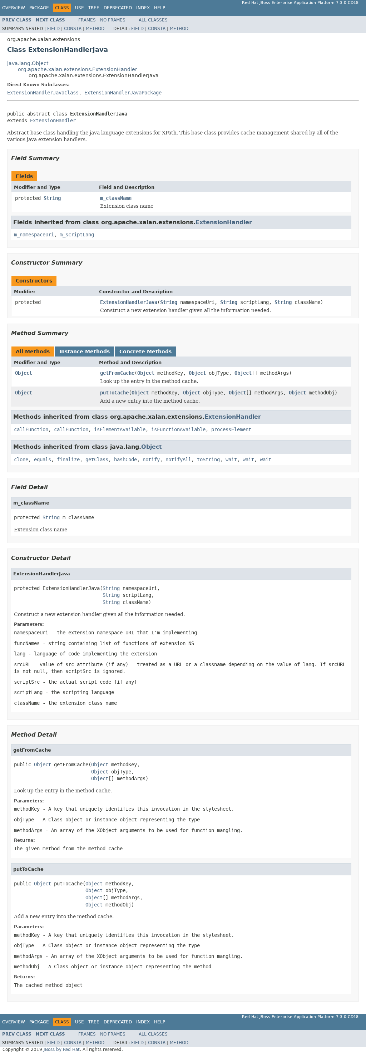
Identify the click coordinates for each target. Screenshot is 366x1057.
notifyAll (178, 459)
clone (21, 459)
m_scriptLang (77, 234)
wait (231, 459)
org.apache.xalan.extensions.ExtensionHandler (77, 69)
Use (79, 7)
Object (23, 373)
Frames (87, 20)
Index (143, 7)
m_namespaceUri (34, 234)
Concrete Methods (145, 351)
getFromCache (117, 373)
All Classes (153, 20)
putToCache (114, 392)
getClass (96, 459)
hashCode (125, 459)
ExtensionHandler (53, 120)
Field (53, 28)
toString (208, 459)
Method (95, 28)
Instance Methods (84, 351)
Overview (13, 7)
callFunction (31, 429)
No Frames (112, 20)
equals (42, 459)
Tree (93, 7)
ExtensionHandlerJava (128, 302)
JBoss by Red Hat (62, 1049)
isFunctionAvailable (178, 429)
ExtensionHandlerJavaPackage (123, 92)
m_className (116, 198)
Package (39, 7)
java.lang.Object (27, 63)
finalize (68, 459)
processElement (231, 429)
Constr (72, 28)
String (52, 198)
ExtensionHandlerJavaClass (43, 92)
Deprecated (118, 7)
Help (159, 7)
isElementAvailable (119, 429)
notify (151, 459)
